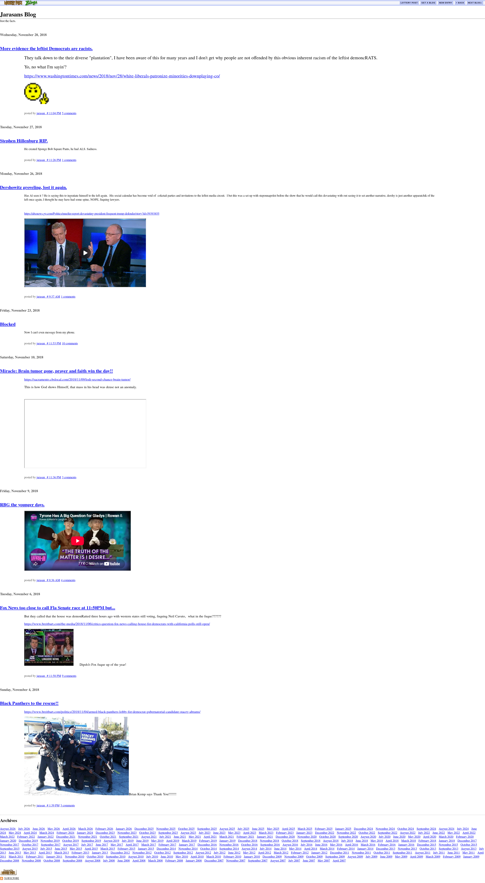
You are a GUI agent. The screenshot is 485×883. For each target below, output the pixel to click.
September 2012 (183, 852)
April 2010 (197, 856)
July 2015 (46, 848)
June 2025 (258, 829)
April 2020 (429, 836)
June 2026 (39, 829)
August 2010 (136, 856)
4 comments (68, 580)
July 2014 (265, 848)
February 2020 (465, 836)
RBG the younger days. (22, 504)
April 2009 (416, 856)
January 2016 (406, 844)
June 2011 (453, 852)
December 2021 (65, 836)
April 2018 (392, 840)
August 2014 (249, 848)
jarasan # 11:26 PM (49, 160)
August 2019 (111, 840)
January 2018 (447, 840)
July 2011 (439, 852)
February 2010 (232, 856)
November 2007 (235, 860)
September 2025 (207, 829)
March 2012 (281, 852)
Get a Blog (428, 3)
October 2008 (52, 860)
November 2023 (127, 833)
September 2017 (50, 844)
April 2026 (69, 829)
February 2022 (26, 836)
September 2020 (348, 836)
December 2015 (426, 844)
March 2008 (155, 860)
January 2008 (194, 860)
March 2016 (368, 844)
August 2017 (71, 844)
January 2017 (187, 844)
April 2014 (310, 848)
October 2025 (186, 829)
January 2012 (319, 852)
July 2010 (152, 856)
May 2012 (249, 852)
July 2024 (463, 829)
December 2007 (214, 860)
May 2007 (324, 860)
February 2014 (346, 848)
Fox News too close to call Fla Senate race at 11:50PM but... (57, 607)
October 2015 (469, 844)
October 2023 (147, 833)
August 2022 (407, 833)
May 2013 (30, 852)
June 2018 (362, 840)
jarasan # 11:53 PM (49, 343)
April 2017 (132, 844)
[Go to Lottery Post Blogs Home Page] (21, 4)
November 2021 (87, 836)
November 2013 (407, 848)
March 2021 (226, 836)
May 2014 (295, 848)
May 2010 (182, 856)
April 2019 (172, 840)
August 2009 (355, 856)
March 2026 (85, 829)
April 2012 (264, 852)
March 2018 (408, 840)
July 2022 (424, 833)
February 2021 (245, 836)
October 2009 (314, 856)
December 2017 (467, 840)
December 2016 (207, 844)
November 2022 (346, 833)
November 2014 (188, 848)
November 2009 (294, 856)
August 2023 (188, 833)
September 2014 (229, 848)
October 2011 (382, 852)
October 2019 (70, 840)
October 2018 (290, 840)
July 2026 (24, 829)
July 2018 (347, 840)
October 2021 (108, 836)
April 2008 (139, 860)
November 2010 (74, 856)
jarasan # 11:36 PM (49, 477)
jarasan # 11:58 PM (49, 676)
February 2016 (387, 844)
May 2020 (414, 836)
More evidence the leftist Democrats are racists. (46, 48)
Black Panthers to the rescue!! (29, 703)
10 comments (70, 343)
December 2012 (120, 852)
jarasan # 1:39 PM (48, 805)
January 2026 (124, 829)
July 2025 (243, 829)
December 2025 (144, 829)
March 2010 (213, 856)
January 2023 (304, 833)
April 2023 (249, 833)
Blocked (8, 324)
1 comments (69, 160)
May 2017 (117, 844)
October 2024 (405, 829)
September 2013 (448, 848)
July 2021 (165, 836)
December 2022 (324, 833)
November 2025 (165, 829)
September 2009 (335, 856)
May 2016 (336, 844)
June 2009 (386, 856)
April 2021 (210, 836)
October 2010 (95, 856)
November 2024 (385, 829)
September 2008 (72, 860)
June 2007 (309, 860)
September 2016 (270, 844)
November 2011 (361, 852)
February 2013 (80, 852)
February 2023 (285, 833)
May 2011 (468, 852)
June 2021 (180, 836)
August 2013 (468, 848)
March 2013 (61, 852)
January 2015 (146, 848)
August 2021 (149, 836)
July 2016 (306, 844)
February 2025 (323, 829)
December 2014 (166, 848)
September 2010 (115, 856)
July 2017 (87, 844)
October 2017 (30, 844)
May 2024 (15, 833)
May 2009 (401, 856)
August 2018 (331, 840)
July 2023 (204, 833)
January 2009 (471, 856)
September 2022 (387, 833)
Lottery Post (409, 3)
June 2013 (15, 852)
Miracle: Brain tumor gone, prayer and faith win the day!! (56, 370)
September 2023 (168, 833)
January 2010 (252, 856)
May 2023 (234, 833)
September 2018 (310, 840)
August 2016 (290, 844)
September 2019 (91, 840)
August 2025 (227, 829)
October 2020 (327, 836)
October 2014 (208, 848)
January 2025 (343, 829)
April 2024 (30, 833)
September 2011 (402, 852)
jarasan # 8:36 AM (48, 580)
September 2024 (426, 829)
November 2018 (269, 840)
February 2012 (300, 852)
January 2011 (54, 856)
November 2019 (50, 840)
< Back (460, 3)
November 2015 (448, 844)
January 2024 (85, 833)
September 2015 (10, 848)
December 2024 (363, 829)
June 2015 (61, 848)
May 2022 (453, 833)
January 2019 (227, 840)
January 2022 (46, 836)
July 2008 (109, 860)
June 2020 (399, 836)
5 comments (69, 113)
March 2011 (16, 856)
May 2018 (377, 840)
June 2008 (123, 860)
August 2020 (368, 836)
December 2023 (105, 833)
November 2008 (31, 860)
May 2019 (157, 840)
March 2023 (266, 833)
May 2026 (54, 829)
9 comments (69, 676)
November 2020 (307, 836)
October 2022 (367, 833)
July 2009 (371, 856)
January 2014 (365, 848)
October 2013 (428, 848)
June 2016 (321, 844)
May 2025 (273, 829)
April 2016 (351, 844)
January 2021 (265, 836)
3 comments (69, 477)
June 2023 (219, 833)
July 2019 (128, 840)
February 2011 (35, 856)
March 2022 (7, 836)
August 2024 (446, 829)
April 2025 (288, 829)
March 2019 (189, 840)
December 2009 (272, 856)
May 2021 (195, 836)
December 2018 (247, 840)
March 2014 (327, 848)
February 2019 (208, 840)
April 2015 (91, 848)
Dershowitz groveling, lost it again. (33, 187)
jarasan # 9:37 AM (48, 296)
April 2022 (469, 833)
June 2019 (142, 840)
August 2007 (278, 860)
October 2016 (249, 844)
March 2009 (433, 856)
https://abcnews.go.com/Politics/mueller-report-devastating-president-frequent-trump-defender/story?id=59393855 (91, 213)
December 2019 (28, 840)
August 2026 (8, 829)
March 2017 (148, 844)
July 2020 (384, 836)
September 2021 (128, 836)
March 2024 (46, 833)
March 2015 (107, 848)
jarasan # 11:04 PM (49, 113)
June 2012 (234, 852)
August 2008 (92, 860)
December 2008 (9, 860)
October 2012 (162, 852)
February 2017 (167, 844)
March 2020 (446, 836)
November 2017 (9, 844)
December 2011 (339, 852)
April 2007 (339, 860)
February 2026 (104, 829)
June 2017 (102, 844)
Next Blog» (475, 3)
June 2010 (167, 856)
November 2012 (142, 852)
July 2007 (294, 860)
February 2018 (427, 840)
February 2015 (126, 848)
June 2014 (280, 848)
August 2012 (203, 852)
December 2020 (285, 836)
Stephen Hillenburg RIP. (24, 140)
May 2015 (76, 848)
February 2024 (65, 833)
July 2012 (219, 852)
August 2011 (422, 852)
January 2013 (100, 852)
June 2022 (439, 833)
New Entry (445, 3)
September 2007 (258, 860)
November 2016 (229, 844)
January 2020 (8, 840)
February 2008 (174, 860)
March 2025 (305, 829)
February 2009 (452, 856)
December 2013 (385, 848)
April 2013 (45, 852)
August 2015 (30, 848)
